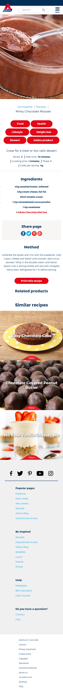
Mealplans (21, 585)
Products (21, 493)
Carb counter (23, 595)
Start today (22, 498)
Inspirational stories (27, 518)
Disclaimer (24, 663)
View (31, 358)
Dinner (19, 566)
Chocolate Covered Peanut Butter (31, 385)
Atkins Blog (22, 513)
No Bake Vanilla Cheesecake (31, 434)
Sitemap (23, 682)
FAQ (18, 619)
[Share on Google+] (39, 233)
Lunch (19, 557)
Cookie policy (25, 654)
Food (20, 123)
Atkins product (43, 140)
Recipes (41, 106)
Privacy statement (27, 649)
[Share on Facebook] (23, 233)
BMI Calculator (24, 590)
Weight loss (43, 131)
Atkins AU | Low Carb (28, 640)
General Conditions (28, 668)
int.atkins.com (25, 677)
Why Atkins (22, 503)
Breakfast (21, 552)
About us (23, 672)
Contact (20, 614)
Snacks (19, 561)
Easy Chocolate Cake (31, 335)
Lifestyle (17, 131)
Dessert (15, 140)
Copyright (23, 658)
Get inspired (24, 106)
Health (41, 123)
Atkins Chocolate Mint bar (32, 212)
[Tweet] (28, 233)
